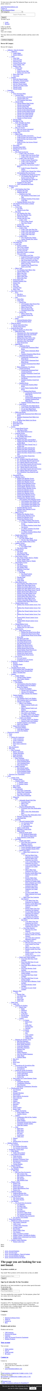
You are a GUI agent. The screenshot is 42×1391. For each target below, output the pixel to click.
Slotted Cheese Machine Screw (26, 515)
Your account (5, 1343)
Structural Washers (19, 727)
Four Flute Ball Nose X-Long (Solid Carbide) (29, 962)
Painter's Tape (17, 66)
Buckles (15, 663)
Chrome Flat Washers (24, 688)
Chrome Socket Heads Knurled (26, 110)
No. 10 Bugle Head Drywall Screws (27, 459)
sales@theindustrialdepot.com (9, 7)
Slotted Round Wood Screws (25, 654)
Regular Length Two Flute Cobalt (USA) (33, 953)
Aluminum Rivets (23, 346)
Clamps (20, 1018)
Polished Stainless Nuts (19, 281)
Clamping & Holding (20, 1005)
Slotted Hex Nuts (22, 241)
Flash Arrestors (17, 1156)
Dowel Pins (21, 302)
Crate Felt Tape (17, 59)
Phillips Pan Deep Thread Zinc (26, 449)
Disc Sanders (21, 1119)
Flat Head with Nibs (23, 638)
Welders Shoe (29, 1038)
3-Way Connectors (18, 739)
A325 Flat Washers (22, 730)
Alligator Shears (17, 779)
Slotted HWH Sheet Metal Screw (26, 596)
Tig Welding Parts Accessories (26, 1216)
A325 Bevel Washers (23, 729)
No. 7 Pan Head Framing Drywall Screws (29, 469)
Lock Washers (18, 697)
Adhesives (13, 51)
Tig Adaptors (21, 1204)
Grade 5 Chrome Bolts (27, 163)
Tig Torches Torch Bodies (20, 1217)
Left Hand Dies (21, 818)
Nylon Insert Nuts (18, 279)
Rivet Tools (16, 1062)
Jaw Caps (24, 1012)
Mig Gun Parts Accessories (22, 1172)
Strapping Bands (18, 664)
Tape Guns (16, 76)
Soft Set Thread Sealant (20, 84)
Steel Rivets (21, 404)
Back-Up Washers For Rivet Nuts (22, 329)
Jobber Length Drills (23, 827)
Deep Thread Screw (20, 438)
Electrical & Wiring (12, 732)
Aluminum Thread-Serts (24, 336)
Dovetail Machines (18, 1093)
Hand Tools (13, 1002)
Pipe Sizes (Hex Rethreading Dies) (31, 815)
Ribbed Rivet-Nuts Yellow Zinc (26, 338)
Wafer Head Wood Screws (24, 431)
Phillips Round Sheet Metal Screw (27, 591)
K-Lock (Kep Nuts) (22, 249)
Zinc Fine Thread (26, 223)
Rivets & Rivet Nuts (16, 328)
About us (7, 1319)
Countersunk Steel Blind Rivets (30, 405)
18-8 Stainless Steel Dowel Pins (30, 304)
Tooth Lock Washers (24, 718)
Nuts (11, 187)
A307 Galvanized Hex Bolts (25, 184)
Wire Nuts (12, 748)
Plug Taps (20, 997)
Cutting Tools (14, 777)
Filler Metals (14, 1151)
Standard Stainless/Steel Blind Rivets (32, 400)
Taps (14, 745)
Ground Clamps (17, 1227)
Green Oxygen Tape (23, 71)
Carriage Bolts (18, 95)
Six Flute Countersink (23, 794)
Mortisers (15, 1104)
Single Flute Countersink (24, 792)
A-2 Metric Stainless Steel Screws (28, 520)
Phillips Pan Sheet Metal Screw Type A (28, 588)
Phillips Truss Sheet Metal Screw (26, 593)
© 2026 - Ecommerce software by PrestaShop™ (15, 1383)
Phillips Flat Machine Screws (25, 478)
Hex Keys (20, 294)
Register (7, 24)
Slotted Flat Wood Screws (24, 651)
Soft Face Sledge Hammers (25, 1054)
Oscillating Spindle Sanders (25, 1123)
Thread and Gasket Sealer (20, 85)
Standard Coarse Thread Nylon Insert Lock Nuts (30, 262)
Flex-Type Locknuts (23, 247)
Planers (15, 1106)
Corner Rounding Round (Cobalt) (31, 847)
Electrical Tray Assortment (16, 774)
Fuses (10, 734)
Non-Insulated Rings (23, 760)
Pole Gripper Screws (20, 556)
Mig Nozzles (20, 1178)
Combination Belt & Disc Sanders (27, 1117)
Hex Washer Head (22, 536)
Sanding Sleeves (22, 1114)
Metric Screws (18, 512)
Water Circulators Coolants (21, 1233)
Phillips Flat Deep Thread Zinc (26, 448)
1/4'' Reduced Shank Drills (29, 834)
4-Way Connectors (18, 740)
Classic (27, 1031)
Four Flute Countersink (24, 790)
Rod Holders (16, 1229)
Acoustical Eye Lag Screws (25, 659)
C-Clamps (25, 1020)
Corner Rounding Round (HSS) (30, 849)
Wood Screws (18, 629)
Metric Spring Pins (26, 313)
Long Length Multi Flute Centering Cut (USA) (32, 862)
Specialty (28, 1028)
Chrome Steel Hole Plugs (20, 325)
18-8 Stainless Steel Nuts (21, 189)
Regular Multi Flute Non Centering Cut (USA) (32, 925)
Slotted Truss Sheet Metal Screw (26, 600)
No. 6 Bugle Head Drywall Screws (27, 462)
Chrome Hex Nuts (22, 216)
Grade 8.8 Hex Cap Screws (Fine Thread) (29, 137)
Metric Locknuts (22, 274)
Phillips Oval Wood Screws (25, 646)
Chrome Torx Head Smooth (25, 114)
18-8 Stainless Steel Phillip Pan (30, 502)
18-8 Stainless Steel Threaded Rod (23, 669)
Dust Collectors (17, 1098)
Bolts (11, 92)
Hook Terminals (17, 755)
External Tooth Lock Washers (29, 719)
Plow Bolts (16, 145)
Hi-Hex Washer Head (23, 559)
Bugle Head (21, 545)
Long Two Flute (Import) (32, 933)
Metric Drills (21, 831)
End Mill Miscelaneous (25, 845)
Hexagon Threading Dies (24, 816)
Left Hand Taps (21, 996)
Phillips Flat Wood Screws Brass (30, 632)
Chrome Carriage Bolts (23, 105)
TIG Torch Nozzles (18, 1199)
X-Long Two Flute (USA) (32, 955)
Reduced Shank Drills (24, 832)
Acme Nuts (16, 205)
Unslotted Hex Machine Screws (26, 498)
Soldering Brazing (15, 1191)
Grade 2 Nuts (22, 228)
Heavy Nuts (16, 289)
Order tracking (9, 1349)
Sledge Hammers (22, 1052)
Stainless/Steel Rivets (28, 391)
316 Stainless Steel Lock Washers (26, 698)
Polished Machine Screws (24, 507)
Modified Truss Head (23, 569)
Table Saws (20, 1136)
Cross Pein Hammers (23, 1046)
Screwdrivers (21, 1068)
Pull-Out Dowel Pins (27, 308)
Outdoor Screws (19, 543)
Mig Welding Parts (22, 1180)
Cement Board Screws (20, 428)
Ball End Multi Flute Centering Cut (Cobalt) (32, 856)
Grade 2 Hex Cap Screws (25, 153)
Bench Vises (21, 1007)
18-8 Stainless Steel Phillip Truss (30, 501)
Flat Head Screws (22, 435)
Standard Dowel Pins (27, 305)
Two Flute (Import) (28, 928)
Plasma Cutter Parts (18, 1241)
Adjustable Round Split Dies (26, 800)
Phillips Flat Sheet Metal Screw (26, 585)
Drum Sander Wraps (23, 1112)
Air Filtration (17, 1089)
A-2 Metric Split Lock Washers (30, 714)
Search (4, 1278)
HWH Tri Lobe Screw (23, 625)
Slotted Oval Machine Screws (25, 493)
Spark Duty (28, 1036)
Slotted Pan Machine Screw (25, 519)
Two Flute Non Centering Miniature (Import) (32, 938)
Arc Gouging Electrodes (20, 1146)
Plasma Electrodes (18, 1186)
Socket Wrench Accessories (25, 1072)
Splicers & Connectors (16, 737)
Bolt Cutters (16, 785)
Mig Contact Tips (22, 1174)
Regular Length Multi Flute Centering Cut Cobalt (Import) (33, 905)
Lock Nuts (17, 244)
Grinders (15, 1099)
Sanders (16, 1115)
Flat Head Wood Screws (24, 640)
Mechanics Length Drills (24, 829)
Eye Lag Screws (22, 658)
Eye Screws (17, 656)
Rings (16, 318)
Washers (12, 674)
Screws (12, 426)
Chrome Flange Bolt (23, 106)
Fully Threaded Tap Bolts (21, 122)
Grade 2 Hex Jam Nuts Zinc (29, 229)
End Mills (17, 839)
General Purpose (26, 575)
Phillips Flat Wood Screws (24, 645)
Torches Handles (18, 1164)
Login (6, 22)
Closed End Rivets (23, 368)
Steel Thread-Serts (22, 342)
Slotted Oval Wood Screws (25, 653)
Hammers (20, 1051)
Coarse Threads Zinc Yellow (29, 239)
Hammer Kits (21, 1049)
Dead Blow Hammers (23, 1047)
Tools (8, 776)
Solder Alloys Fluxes (19, 1153)
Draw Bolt (20, 637)
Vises (14, 1140)
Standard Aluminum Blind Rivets (30, 354)
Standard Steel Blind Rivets (29, 410)
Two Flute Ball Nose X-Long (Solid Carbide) (29, 978)
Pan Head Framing (26, 574)
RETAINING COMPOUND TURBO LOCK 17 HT (16, 1376)
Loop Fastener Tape (18, 64)
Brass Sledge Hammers (23, 1044)
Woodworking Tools (16, 1088)
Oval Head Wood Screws (24, 642)
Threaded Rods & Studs (17, 667)
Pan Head (21, 572)
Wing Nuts (16, 286)
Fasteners (9, 90)
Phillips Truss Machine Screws (26, 485)
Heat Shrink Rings (22, 764)
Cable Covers (17, 1224)
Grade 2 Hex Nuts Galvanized (29, 231)
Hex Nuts (17, 211)
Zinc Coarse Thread (27, 221)
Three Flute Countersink (24, 795)
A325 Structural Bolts (19, 93)
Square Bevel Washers (19, 726)
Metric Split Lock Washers (29, 711)
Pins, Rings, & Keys (16, 291)
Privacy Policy (23, 1388)
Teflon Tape (17, 68)
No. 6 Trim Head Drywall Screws (27, 465)
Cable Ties (16, 1004)
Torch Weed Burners (15, 1219)
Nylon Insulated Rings (23, 761)
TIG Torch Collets (18, 1198)
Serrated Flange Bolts (19, 147)
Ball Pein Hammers (22, 1041)
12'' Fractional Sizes (27, 823)
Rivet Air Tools (17, 422)
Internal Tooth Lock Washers (29, 721)
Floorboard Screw (18, 475)
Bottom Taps (20, 994)
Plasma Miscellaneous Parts (21, 1188)
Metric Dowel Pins (26, 307)
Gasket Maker (17, 53)
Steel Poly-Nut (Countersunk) (25, 339)
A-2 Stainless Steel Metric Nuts (26, 270)
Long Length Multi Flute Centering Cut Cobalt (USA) (32, 866)
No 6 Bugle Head (26, 546)
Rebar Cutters (17, 787)
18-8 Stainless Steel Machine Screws (28, 499)
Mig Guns (16, 1170)
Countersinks (18, 789)
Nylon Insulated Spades (24, 771)
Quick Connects (17, 1157)
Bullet (23, 1009)
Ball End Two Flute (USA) (33, 942)
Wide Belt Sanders (22, 1125)
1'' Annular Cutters (22, 782)
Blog (6, 1322)
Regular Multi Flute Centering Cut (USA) (31, 878)
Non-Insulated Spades (23, 769)
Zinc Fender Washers (23, 679)
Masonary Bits (17, 991)
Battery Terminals (18, 751)
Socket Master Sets (22, 1075)
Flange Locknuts (22, 245)
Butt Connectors (17, 742)
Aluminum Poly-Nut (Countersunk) (27, 333)
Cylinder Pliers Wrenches (20, 1225)
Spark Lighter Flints (19, 1230)
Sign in (7, 1350)
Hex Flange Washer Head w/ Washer (27, 557)
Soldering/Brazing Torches (20, 1195)
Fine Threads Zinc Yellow (28, 237)
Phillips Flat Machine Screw (25, 514)
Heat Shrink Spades (22, 768)
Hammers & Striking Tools (22, 1039)
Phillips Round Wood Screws (25, 648)
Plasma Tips (16, 1190)
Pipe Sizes (24, 805)
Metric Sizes (24, 803)
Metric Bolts (17, 134)
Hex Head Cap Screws (20, 152)
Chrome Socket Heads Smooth (26, 111)
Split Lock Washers (22, 724)
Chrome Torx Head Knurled (25, 113)
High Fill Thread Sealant (20, 79)
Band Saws (20, 1128)
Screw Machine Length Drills (25, 837)
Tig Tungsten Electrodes (24, 1214)
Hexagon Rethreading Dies (26, 806)
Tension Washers (18, 695)
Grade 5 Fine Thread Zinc (28, 161)
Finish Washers (17, 680)
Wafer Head (20, 580)
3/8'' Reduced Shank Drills (29, 836)
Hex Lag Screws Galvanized (25, 129)
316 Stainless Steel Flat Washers (26, 685)
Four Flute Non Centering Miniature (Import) (28, 843)
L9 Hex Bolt (16, 132)
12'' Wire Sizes (25, 824)
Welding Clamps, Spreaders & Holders (24, 1235)
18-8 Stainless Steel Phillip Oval (30, 504)
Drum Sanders (21, 1120)
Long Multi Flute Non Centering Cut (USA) (31, 922)
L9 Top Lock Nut (22, 250)
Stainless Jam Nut (22, 192)
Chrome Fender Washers (24, 677)
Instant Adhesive (18, 55)
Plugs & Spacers (15, 323)
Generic (19, 69)
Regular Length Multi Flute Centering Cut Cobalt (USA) (33, 874)
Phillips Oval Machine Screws (25, 480)
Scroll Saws (20, 1135)
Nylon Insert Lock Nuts (25, 255)
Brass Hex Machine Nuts (24, 215)
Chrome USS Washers (27, 692)
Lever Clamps (29, 1034)
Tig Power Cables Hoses (24, 1212)
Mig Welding (14, 1169)
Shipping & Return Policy (12, 1318)
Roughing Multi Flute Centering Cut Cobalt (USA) (31, 889)
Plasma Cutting (14, 1182)
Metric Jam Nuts (22, 273)
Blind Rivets (17, 344)
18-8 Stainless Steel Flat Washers (26, 684)
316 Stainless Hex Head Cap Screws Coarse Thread (29, 176)
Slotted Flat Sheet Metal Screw (26, 595)
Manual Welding (15, 1165)
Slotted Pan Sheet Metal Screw (26, 598)
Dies (15, 798)
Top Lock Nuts (21, 253)
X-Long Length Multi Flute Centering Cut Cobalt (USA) (33, 894)
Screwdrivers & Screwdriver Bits (23, 1065)
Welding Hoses (17, 1238)
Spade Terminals (19, 766)
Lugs (10, 735)
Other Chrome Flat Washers (29, 693)
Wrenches (17, 1080)
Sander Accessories (19, 1110)
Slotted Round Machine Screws (26, 494)
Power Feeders (17, 1107)
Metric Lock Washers (24, 703)
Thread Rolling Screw (20, 624)
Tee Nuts (15, 284)
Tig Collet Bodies (22, 1207)
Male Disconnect (18, 756)
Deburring (16, 797)
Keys (15, 292)
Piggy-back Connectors (19, 743)
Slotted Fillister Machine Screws (26, 488)
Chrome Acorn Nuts (23, 210)
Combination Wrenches (23, 1083)
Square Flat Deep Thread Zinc (26, 456)
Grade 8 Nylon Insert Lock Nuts (30, 257)
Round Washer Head (23, 554)
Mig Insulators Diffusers (24, 1175)
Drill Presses (16, 1094)
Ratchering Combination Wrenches (27, 1086)
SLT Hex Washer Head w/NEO (26, 541)
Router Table (16, 1109)
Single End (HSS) (23, 850)
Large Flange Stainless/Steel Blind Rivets (33, 396)
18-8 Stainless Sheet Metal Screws (27, 583)
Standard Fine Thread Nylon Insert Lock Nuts (29, 265)
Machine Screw (13, 186)
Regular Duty (29, 1026)
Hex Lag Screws (19, 127)
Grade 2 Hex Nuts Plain (28, 232)
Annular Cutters (18, 781)
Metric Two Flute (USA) (32, 947)
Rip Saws (20, 1133)
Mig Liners (20, 1177)
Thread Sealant (17, 89)
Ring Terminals (18, 758)
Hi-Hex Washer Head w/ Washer (26, 561)
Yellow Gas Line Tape (23, 72)
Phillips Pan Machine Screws (25, 481)
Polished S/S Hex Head (24, 182)
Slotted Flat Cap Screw (19, 148)
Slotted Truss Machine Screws (26, 496)
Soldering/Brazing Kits (19, 1193)
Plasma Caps (16, 1183)
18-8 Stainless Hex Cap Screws (26, 173)
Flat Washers (18, 682)
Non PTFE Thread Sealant (20, 80)
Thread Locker (17, 87)
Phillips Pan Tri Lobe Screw (25, 627)
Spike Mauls (20, 1055)
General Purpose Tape (19, 63)
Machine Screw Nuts (23, 226)
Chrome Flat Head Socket (24, 108)
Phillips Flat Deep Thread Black (26, 439)
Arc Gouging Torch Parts (20, 1148)
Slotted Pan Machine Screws (25, 491)
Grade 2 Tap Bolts (22, 124)
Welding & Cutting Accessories (19, 1220)
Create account (9, 1352)
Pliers (14, 1060)
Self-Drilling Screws (20, 562)
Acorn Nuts (17, 207)
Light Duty (24, 1013)
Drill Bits (17, 819)
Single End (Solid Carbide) (26, 957)
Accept (33, 1388)
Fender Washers (18, 676)
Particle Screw (18, 549)
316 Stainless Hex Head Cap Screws (28, 174)
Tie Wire (15, 666)
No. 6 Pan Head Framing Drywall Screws (29, 464)
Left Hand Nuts (17, 242)
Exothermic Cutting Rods (16, 1149)
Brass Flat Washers (22, 687)
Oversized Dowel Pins (27, 310)
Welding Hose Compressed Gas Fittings (24, 1237)
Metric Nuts (17, 268)
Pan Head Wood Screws (24, 643)
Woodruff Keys (21, 296)
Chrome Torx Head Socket (25, 116)
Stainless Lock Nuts (24, 194)
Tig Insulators (21, 1211)
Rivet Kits (16, 425)
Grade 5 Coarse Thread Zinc (29, 160)
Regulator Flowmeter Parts (21, 1159)
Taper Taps (20, 1001)
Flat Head (20, 551)
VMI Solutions (9, 1332)
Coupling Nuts (17, 287)
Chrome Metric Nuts (23, 271)
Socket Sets (20, 1077)
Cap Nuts (19, 208)
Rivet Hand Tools (18, 423)
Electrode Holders (18, 1167)
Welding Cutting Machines (18, 1240)
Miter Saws (20, 1130)
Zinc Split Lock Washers (28, 713)
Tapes (11, 56)
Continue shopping (7, 40)
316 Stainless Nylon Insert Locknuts (23, 203)
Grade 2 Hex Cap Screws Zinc (30, 156)
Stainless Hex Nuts (22, 190)
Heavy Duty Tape (18, 74)
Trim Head (20, 578)
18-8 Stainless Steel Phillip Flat (30, 506)
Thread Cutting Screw (20, 603)
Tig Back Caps (21, 1206)
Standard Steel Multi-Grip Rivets (26, 420)
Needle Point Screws (20, 535)
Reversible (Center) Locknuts (25, 252)
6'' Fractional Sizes (26, 826)
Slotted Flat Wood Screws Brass (30, 633)
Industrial (24, 1010)
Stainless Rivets (22, 383)
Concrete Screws (19, 433)
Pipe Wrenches (21, 1085)
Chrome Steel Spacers (19, 326)
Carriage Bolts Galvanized (24, 97)
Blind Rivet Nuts (19, 331)
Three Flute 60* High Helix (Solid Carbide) (29, 972)
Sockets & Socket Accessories (22, 1070)
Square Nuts (16, 283)
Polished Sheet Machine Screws (26, 509)
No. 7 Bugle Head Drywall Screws (27, 467)
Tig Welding (13, 1201)
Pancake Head (21, 577)
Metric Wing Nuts (22, 276)
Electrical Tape (17, 61)
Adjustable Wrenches (23, 1081)
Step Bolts (16, 150)
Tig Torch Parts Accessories (22, 1203)
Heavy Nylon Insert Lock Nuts (30, 258)
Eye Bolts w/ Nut (18, 121)
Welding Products (11, 1143)
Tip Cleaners (16, 1232)
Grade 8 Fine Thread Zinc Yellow (31, 171)
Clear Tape (16, 58)
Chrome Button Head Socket (25, 103)
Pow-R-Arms (25, 1015)
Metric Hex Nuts (22, 278)
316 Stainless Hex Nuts (23, 213)
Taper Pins (20, 317)
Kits (26, 1023)
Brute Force (28, 1022)
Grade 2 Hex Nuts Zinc (28, 234)
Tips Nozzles (16, 1162)
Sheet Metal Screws (20, 582)
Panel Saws (20, 1131)
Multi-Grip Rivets (19, 412)
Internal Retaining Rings (24, 321)
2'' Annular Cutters (22, 784)
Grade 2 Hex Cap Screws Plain (30, 155)
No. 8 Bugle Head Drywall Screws (27, 470)
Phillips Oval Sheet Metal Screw (26, 587)
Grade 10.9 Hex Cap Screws (25, 135)
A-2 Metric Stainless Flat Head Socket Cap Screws (30, 529)
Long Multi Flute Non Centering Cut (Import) (32, 901)
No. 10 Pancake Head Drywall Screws (28, 460)
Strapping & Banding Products (19, 661)
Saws (14, 1064)
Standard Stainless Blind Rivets (30, 402)
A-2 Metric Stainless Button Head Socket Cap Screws (31, 532)
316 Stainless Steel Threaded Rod (22, 671)
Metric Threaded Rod (19, 672)
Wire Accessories (14, 747)
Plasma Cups (16, 1185)
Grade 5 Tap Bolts (22, 126)
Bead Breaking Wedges (23, 1043)
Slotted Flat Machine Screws (25, 490)
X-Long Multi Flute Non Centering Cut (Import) (32, 912)
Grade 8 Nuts (22, 236)
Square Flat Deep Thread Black (26, 451)
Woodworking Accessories (20, 1141)
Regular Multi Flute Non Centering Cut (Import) (32, 909)
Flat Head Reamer (22, 566)
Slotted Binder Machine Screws (26, 486)
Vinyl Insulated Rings (23, 763)
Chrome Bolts (18, 101)
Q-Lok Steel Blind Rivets (28, 409)
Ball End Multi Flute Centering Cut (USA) (31, 859)
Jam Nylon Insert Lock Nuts (29, 260)
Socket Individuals (22, 1073)
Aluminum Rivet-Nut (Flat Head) (26, 334)
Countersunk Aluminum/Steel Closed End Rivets (29, 371)
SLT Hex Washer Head (25, 538)
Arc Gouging (14, 1144)
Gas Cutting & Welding (17, 1154)
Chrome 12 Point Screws (24, 118)
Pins (15, 297)
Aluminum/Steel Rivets (25, 355)
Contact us (4, 8)
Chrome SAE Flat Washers (29, 690)
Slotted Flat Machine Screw (25, 517)
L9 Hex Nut (20, 224)
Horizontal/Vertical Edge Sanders (26, 1122)
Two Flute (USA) (27, 941)
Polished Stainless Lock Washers (26, 722)
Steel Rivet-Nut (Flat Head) (25, 341)
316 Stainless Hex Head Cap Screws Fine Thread (29, 180)
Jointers (15, 1101)
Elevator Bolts (17, 119)
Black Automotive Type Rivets (26, 367)
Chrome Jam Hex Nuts (23, 218)
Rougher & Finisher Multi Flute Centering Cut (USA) (33, 881)
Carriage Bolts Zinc (22, 98)
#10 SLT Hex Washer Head (29, 540)
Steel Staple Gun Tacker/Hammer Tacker (25, 1078)
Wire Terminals (14, 750)
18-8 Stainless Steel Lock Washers (27, 700)
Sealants (12, 77)
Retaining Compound (19, 82)
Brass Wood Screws (24, 630)
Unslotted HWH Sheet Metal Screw (27, 601)
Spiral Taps (20, 999)
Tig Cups (19, 1209)
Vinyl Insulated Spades (23, 773)
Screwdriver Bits (22, 1067)
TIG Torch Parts (15, 1196)
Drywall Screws (18, 457)
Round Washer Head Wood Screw (27, 650)
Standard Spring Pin (27, 315)
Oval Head (20, 570)
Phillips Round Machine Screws (26, 483)
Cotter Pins (20, 300)
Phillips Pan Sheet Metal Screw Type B (28, 590)
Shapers (15, 1138)
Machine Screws (19, 477)
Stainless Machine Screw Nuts (25, 202)
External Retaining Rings (24, 320)
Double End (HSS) (23, 840)
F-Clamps (25, 1030)
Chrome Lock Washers (23, 701)
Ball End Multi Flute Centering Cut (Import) (32, 915)
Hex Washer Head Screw (24, 436)
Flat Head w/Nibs (22, 430)
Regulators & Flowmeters (20, 1161)
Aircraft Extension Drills (25, 821)
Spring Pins (21, 312)
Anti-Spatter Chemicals (20, 1222)
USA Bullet (24, 1017)
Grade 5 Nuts (22, 220)
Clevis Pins (20, 299)
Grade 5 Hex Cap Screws (25, 158)
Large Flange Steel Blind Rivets (30, 407)
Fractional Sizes (25, 802)
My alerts (7, 1354)
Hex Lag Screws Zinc (23, 131)
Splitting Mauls (21, 1057)
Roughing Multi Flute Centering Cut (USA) (31, 885)
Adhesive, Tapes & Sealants (14, 50)
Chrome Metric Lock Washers (29, 716)
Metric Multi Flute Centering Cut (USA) (31, 870)
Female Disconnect (18, 753)
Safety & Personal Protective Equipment (16, 1337)
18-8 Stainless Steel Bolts (24, 100)
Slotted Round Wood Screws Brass (31, 635)
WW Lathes (16, 1102)
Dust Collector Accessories (20, 1096)
